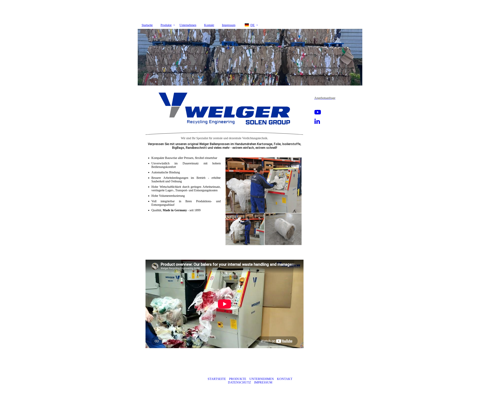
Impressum (228, 25)
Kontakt (209, 25)
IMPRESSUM (263, 382)
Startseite (147, 25)
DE (252, 25)
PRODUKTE (237, 379)
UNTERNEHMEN (261, 379)
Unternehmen (187, 25)
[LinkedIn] (317, 121)
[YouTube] (317, 112)
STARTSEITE (217, 379)
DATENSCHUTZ (239, 382)
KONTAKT (284, 379)
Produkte (166, 25)
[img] (250, 57)
